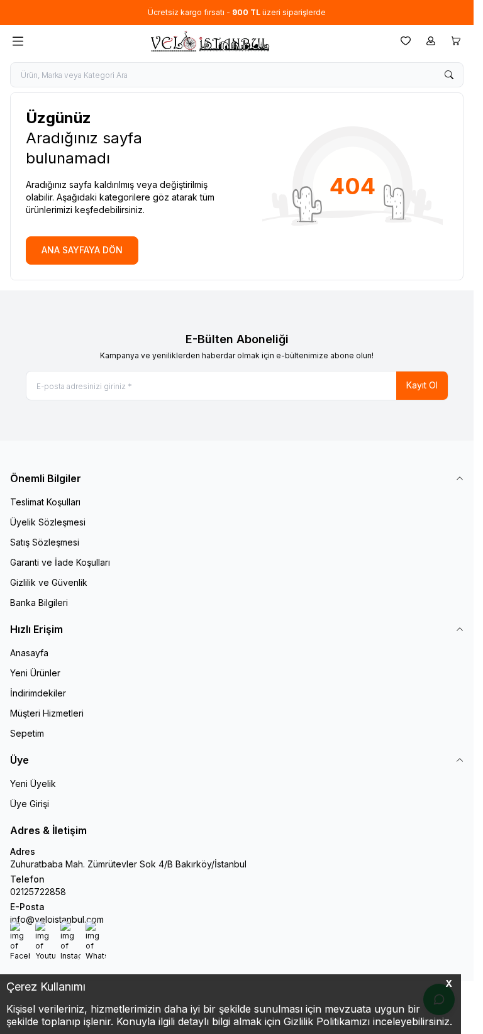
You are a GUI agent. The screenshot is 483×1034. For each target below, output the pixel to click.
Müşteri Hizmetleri (47, 713)
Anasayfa (29, 652)
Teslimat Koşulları (45, 502)
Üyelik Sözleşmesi (48, 522)
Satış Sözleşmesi (44, 542)
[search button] (449, 74)
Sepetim (27, 733)
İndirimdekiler (38, 693)
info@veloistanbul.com (57, 919)
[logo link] (209, 41)
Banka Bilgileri (39, 602)
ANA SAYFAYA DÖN (82, 250)
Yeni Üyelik (33, 783)
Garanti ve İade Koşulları (60, 562)
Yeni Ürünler (35, 673)
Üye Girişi (29, 803)
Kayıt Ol (422, 385)
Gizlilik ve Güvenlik (48, 582)
